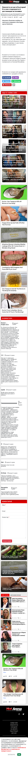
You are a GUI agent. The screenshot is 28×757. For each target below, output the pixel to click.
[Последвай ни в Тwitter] (23, 714)
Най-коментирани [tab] (15, 595)
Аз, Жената (14, 729)
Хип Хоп (14, 733)
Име (4, 505)
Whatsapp (17, 81)
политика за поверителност (10, 750)
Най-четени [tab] (5, 595)
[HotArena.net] (14, 709)
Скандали (14, 727)
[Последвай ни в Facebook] (19, 714)
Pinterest (8, 85)
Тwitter (7, 81)
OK (19, 754)
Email (3, 511)
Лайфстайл (14, 723)
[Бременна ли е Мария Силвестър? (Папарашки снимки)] (6, 636)
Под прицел (14, 731)
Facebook (7, 77)
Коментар (5, 517)
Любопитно (14, 725)
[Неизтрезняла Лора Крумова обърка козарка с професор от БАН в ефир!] (6, 614)
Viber (16, 77)
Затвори (11, 754)
